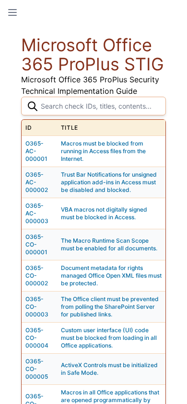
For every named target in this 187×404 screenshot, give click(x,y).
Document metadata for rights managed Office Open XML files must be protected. (111, 275)
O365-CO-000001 (36, 244)
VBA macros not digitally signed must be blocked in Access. (104, 213)
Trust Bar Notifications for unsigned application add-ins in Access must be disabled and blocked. (109, 182)
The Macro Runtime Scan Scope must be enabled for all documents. (109, 244)
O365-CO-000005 (36, 369)
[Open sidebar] (12, 12)
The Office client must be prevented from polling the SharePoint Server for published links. (110, 306)
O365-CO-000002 (36, 275)
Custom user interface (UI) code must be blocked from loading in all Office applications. (109, 337)
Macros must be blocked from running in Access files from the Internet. (103, 151)
